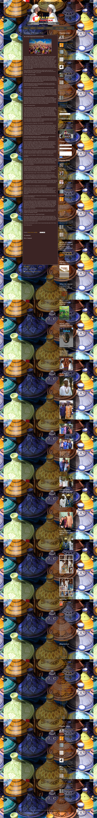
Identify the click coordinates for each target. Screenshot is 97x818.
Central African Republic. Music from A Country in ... (66, 668)
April (62, 709)
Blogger (65, 810)
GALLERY (41, 28)
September (64, 701)
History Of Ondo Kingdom (68, 35)
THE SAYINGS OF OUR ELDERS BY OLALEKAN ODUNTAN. (65, 254)
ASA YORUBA (60, 28)
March (63, 710)
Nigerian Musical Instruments (67, 66)
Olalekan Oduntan (67, 601)
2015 (62, 721)
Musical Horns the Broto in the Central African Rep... (66, 670)
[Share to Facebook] (43, 232)
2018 (62, 717)
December (64, 656)
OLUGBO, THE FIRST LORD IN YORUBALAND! (67, 664)
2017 (62, 718)
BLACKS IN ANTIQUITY (68, 96)
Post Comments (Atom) (33, 268)
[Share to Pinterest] (44, 232)
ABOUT (32, 28)
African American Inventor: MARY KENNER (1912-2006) (65, 219)
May (62, 707)
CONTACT (50, 28)
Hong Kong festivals (64, 676)
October (63, 659)
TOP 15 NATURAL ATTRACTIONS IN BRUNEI (66, 696)
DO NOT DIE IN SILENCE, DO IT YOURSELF (67, 164)
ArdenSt (57, 810)
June (63, 706)
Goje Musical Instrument (68, 43)
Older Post (54, 266)
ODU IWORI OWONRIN (68, 57)
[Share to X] (42, 232)
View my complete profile (63, 640)
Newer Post (26, 266)
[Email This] (40, 232)
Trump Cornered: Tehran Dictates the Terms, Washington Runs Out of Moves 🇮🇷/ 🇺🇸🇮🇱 (66, 211)
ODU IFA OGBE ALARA (68, 50)
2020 (62, 655)
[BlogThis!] (41, 232)
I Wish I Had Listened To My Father (65, 90)
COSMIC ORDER (64, 662)
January (63, 713)
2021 (62, 653)
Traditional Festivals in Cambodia (67, 694)
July (62, 704)
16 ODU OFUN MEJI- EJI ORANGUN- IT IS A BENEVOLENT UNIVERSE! (68, 82)
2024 (62, 649)
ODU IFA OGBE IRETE (63, 103)
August (63, 703)
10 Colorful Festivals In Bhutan (66, 698)
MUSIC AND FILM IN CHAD (66, 660)
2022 (62, 652)
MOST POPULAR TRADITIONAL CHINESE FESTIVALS (67, 693)
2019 (62, 715)
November (64, 658)
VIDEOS (69, 28)
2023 (62, 650)
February (63, 712)
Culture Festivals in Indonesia (66, 666)
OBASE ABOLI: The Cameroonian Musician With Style (66, 687)
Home (26, 28)
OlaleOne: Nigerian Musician (66, 672)
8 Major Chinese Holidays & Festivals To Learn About (66, 684)
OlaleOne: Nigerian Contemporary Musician (66, 682)
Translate (67, 115)
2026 (62, 646)
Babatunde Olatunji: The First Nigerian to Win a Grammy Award (68, 172)
